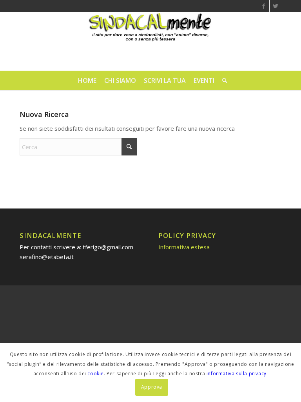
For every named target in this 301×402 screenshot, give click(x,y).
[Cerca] (222, 80)
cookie (95, 373)
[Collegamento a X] (275, 6)
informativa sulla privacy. (237, 373)
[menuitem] (87, 80)
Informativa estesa (184, 247)
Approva (151, 387)
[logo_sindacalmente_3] (150, 41)
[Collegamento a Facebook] (263, 6)
